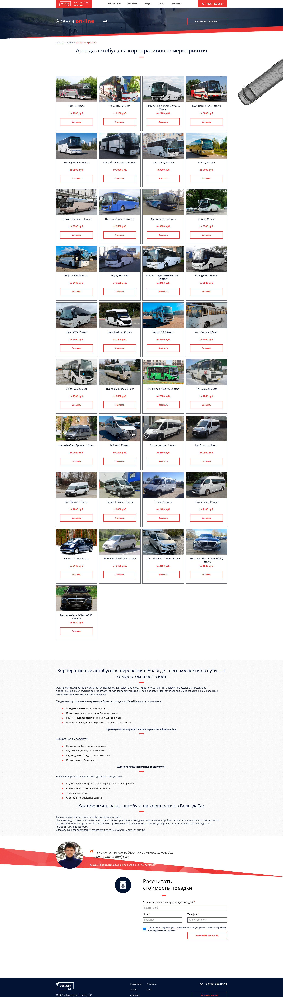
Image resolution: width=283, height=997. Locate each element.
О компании (114, 3)
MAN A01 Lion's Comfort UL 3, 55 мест (163, 107)
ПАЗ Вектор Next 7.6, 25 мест (163, 388)
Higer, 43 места (119, 275)
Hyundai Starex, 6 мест (76, 558)
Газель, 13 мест (163, 502)
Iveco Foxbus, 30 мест (120, 332)
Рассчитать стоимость (207, 21)
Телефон (192, 914)
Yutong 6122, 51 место (76, 162)
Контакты (177, 3)
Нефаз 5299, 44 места (76, 275)
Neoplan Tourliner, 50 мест (76, 219)
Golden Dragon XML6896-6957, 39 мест (163, 277)
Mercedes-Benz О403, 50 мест (119, 162)
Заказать (76, 122)
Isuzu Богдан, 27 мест (206, 332)
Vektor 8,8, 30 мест (163, 332)
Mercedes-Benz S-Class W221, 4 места (76, 617)
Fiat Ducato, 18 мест (206, 445)
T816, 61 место (76, 106)
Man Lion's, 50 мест (163, 162)
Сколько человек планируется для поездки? (168, 902)
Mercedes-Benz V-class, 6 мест (163, 558)
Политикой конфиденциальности (165, 927)
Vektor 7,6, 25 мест (76, 388)
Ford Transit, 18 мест (76, 502)
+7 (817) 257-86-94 (214, 3)
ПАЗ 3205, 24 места (206, 388)
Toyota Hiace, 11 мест (206, 502)
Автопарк (132, 3)
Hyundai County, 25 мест (120, 388)
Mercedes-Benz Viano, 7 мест (120, 558)
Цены (161, 3)
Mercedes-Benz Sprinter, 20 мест (76, 445)
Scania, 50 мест (206, 162)
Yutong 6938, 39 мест (206, 275)
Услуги (148, 3)
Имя (145, 914)
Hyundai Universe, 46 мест (120, 219)
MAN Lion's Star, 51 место (206, 106)
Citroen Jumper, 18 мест (163, 445)
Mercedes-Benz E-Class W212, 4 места (206, 560)
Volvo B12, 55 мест (120, 106)
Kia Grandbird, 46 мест (163, 219)
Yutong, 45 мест (206, 219)
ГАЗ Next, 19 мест (119, 445)
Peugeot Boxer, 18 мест (120, 502)
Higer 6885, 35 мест (76, 332)
